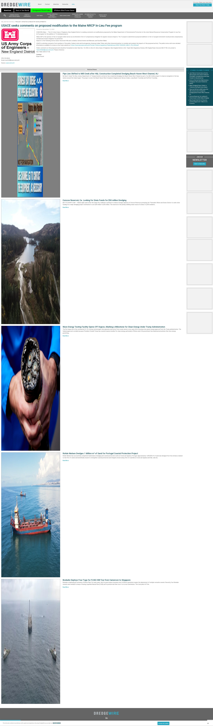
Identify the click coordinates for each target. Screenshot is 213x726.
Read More (66, 80)
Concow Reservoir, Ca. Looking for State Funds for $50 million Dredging (94, 200)
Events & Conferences (27, 15)
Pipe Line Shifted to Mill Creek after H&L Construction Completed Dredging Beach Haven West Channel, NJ (110, 74)
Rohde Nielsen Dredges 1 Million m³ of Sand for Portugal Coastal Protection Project (100, 453)
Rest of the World (22, 10)
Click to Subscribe (199, 164)
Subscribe (65, 4)
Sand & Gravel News (65, 15)
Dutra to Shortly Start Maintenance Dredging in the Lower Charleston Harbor (199, 81)
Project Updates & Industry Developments (52, 16)
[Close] (208, 723)
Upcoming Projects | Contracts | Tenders (90, 16)
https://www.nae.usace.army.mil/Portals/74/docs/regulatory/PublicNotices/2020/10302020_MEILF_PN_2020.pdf (105, 45)
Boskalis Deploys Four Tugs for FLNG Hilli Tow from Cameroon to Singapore (97, 580)
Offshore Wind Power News (64, 10)
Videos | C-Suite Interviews (103, 15)
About (40, 4)
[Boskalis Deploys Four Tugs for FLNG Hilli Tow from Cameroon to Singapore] (30, 641)
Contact (47, 4)
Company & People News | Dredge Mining (14, 15)
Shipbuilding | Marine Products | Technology (77, 16)
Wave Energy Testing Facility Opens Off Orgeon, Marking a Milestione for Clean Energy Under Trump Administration (114, 327)
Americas (7, 10)
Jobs (73, 4)
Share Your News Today (202, 5)
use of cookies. (57, 723)
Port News (40, 15)
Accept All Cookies (163, 723)
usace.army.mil (10, 63)
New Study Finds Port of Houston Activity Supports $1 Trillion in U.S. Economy (199, 101)
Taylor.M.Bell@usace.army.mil (44, 50)
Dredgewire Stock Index (41, 10)
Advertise (56, 4)
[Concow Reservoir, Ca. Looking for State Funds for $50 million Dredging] (30, 261)
